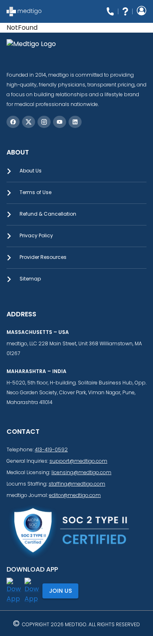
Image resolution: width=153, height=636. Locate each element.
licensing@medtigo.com (81, 472)
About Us (31, 170)
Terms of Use (35, 192)
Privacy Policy (36, 235)
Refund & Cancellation (48, 213)
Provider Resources (43, 257)
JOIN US (60, 591)
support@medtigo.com (78, 460)
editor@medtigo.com (75, 495)
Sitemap (30, 278)
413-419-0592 (51, 449)
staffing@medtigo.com (77, 483)
